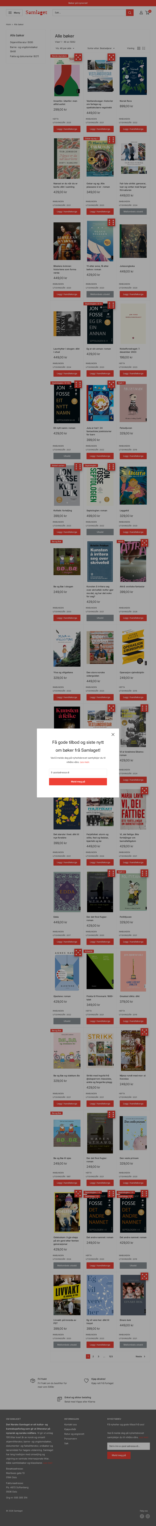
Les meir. (85, 762)
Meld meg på (78, 781)
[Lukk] (113, 734)
